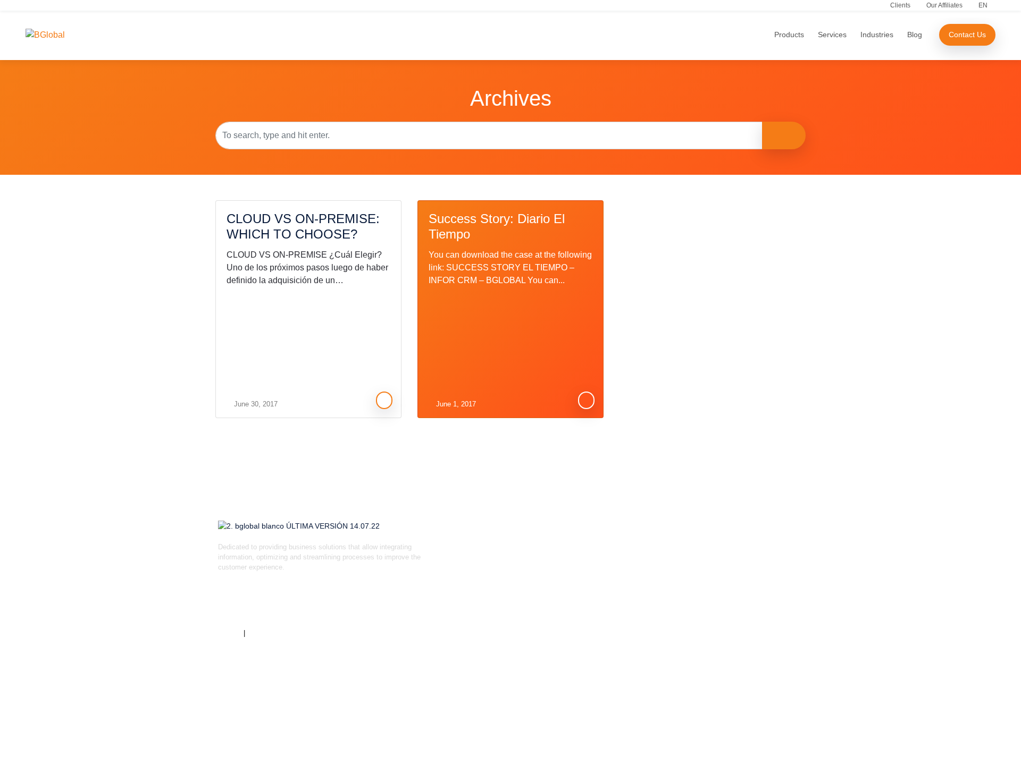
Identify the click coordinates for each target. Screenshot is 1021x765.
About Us (470, 550)
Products (789, 34)
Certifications (267, 633)
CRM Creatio (595, 572)
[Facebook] (319, 604)
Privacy (229, 633)
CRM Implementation (726, 595)
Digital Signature (600, 617)
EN (982, 5)
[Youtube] (348, 604)
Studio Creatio (597, 550)
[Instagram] (260, 604)
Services (832, 34)
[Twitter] (290, 604)
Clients (900, 5)
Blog (914, 34)
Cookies (468, 662)
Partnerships (475, 595)
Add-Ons (588, 595)
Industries (876, 34)
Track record (475, 572)
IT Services (712, 572)
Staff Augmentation (724, 550)
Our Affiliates (944, 5)
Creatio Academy (720, 639)
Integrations (712, 617)
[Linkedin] (231, 604)
